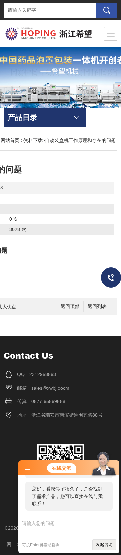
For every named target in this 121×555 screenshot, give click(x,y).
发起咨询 (104, 544)
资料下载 (33, 140)
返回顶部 (70, 306)
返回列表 (97, 306)
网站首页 (10, 140)
